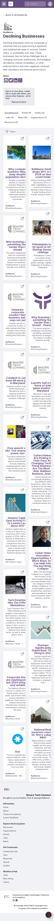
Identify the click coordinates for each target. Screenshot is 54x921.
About (6, 811)
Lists (5, 855)
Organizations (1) (39, 117)
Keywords (7, 858)
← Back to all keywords (15, 15)
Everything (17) (11, 113)
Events (6, 834)
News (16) (22, 117)
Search (6, 862)
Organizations (9, 831)
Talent (6, 882)
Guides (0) (39, 113)
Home (5, 807)
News (5, 841)
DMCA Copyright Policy (38, 906)
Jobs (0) (10, 117)
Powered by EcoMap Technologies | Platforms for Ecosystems (31, 896)
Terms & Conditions (12, 814)
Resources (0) (11, 122)
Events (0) (26, 113)
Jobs (5, 838)
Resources (8, 827)
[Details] (22, 138)
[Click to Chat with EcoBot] (48, 915)
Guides (6, 865)
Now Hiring (8, 878)
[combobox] (35, 4)
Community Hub (10, 851)
